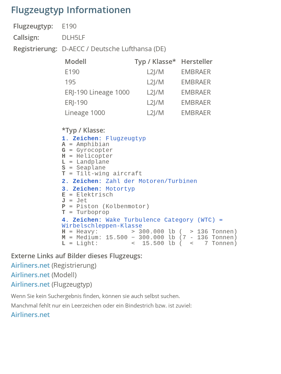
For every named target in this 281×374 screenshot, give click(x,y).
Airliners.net (30, 265)
